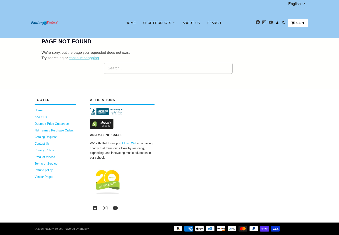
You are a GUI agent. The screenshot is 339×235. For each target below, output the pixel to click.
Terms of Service (46, 163)
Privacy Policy (44, 150)
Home (131, 23)
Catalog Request (46, 137)
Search (214, 23)
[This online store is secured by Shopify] (122, 124)
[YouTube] (271, 23)
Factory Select (53, 228)
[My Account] (277, 23)
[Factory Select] (58, 23)
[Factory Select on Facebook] (95, 208)
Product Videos (45, 157)
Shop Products (157, 23)
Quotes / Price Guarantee (52, 123)
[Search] (284, 23)
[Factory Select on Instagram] (105, 208)
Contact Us (42, 143)
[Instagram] (264, 23)
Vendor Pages (44, 176)
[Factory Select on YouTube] (115, 208)
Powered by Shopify (76, 228)
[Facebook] (258, 23)
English (294, 4)
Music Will (129, 143)
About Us (191, 23)
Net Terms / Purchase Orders (54, 130)
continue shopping (84, 58)
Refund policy (44, 170)
